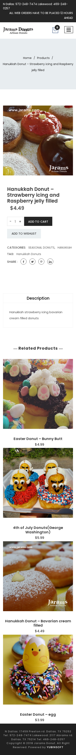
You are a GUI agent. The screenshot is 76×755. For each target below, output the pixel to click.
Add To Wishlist (24, 233)
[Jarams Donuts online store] (18, 30)
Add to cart (38, 222)
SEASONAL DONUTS (41, 248)
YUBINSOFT (55, 747)
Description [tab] (38, 298)
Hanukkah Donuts (28, 254)
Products (43, 58)
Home (27, 58)
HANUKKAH (65, 248)
